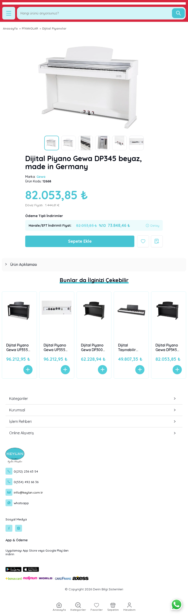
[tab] (94, 264)
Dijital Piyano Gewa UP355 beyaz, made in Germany (55, 347)
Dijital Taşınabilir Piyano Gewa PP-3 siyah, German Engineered (129, 347)
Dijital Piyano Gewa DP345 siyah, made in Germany (168, 347)
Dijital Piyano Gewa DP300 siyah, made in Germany (93, 347)
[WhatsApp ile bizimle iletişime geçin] (176, 604)
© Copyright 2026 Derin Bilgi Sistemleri (94, 589)
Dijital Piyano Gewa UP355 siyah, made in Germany (18, 347)
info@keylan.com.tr (28, 492)
